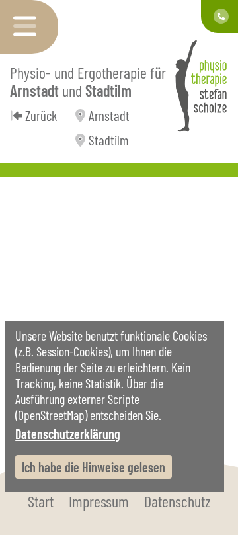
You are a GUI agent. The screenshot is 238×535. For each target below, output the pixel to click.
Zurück (41, 115)
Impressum (99, 501)
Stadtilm (108, 140)
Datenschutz (177, 501)
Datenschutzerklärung (67, 434)
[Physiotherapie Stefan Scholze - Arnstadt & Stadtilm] (201, 86)
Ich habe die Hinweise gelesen (93, 467)
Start (41, 501)
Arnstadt (109, 115)
